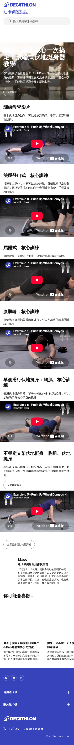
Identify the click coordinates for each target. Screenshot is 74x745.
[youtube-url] (14, 678)
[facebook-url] (6, 678)
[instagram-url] (21, 678)
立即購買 (12, 91)
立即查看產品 (14, 484)
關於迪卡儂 (10, 704)
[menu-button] (66, 5)
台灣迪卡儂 (10, 692)
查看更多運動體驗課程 (19, 544)
